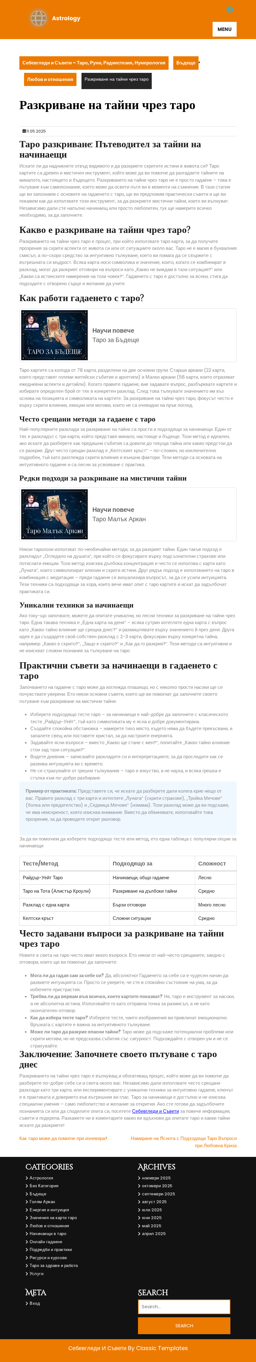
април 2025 (154, 1234)
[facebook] (230, 9)
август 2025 (154, 1202)
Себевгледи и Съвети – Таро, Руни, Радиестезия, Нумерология (93, 62)
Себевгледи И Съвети (98, 1348)
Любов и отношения (50, 79)
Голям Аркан (42, 1202)
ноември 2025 (156, 1178)
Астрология (41, 1178)
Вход (35, 1303)
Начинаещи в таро (48, 1234)
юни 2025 (152, 1218)
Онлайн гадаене (46, 1242)
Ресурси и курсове (48, 1258)
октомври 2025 (157, 1186)
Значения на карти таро (53, 1218)
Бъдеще (185, 62)
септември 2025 (158, 1194)
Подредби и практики (51, 1250)
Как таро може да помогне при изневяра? (63, 1138)
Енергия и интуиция (49, 1210)
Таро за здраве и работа (54, 1266)
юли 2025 (152, 1210)
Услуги (36, 1274)
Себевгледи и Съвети (155, 1111)
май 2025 (151, 1226)
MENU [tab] (225, 29)
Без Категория (44, 1186)
